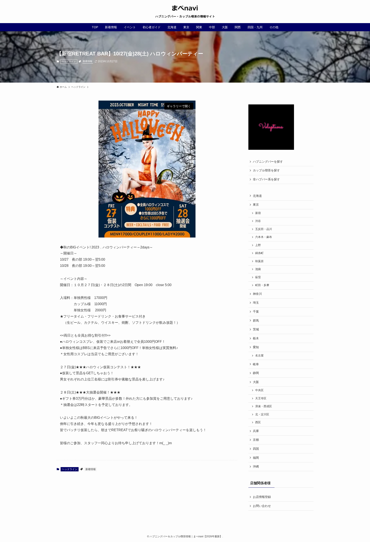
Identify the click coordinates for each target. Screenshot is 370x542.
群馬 (256, 320)
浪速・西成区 (263, 406)
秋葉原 (259, 261)
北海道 (257, 195)
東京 (256, 204)
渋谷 (258, 221)
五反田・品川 (263, 229)
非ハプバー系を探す (266, 179)
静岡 (256, 373)
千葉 (256, 311)
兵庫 (256, 431)
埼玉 (256, 302)
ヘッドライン (69, 61)
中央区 (259, 390)
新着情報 (87, 61)
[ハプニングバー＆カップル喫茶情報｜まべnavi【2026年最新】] (185, 11)
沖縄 (256, 466)
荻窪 (258, 277)
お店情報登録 (262, 497)
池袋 (258, 269)
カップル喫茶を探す (266, 170)
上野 (258, 245)
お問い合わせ (262, 506)
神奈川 (257, 294)
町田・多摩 (262, 285)
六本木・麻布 (263, 237)
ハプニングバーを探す (268, 161)
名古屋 (259, 355)
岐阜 (256, 364)
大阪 (256, 382)
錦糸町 (259, 253)
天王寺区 (260, 398)
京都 (256, 439)
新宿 (258, 213)
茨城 (256, 329)
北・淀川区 (262, 414)
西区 (258, 422)
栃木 (256, 338)
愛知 (256, 347)
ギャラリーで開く (179, 106)
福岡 (256, 457)
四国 (256, 448)
